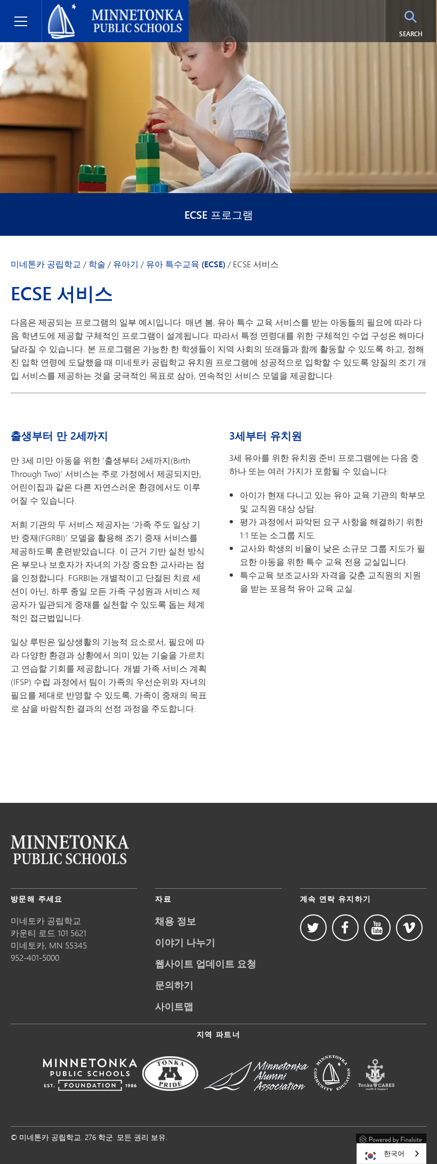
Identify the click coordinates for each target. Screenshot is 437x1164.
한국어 (394, 1153)
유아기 (126, 264)
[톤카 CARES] (376, 1098)
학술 (97, 264)
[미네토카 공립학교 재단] (90, 1098)
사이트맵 (174, 1006)
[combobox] (391, 1153)
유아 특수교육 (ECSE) (185, 264)
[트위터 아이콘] (313, 927)
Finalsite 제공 (391, 1138)
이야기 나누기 (185, 942)
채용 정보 (175, 921)
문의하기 (174, 985)
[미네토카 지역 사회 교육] (332, 1098)
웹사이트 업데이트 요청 (205, 963)
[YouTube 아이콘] (377, 927)
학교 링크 (70, 849)
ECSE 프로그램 (218, 214)
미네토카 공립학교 (81, 8)
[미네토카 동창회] (256, 1098)
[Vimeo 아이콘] (409, 927)
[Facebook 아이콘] (345, 927)
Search (417, 33)
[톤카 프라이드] (170, 1098)
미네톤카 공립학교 (46, 264)
